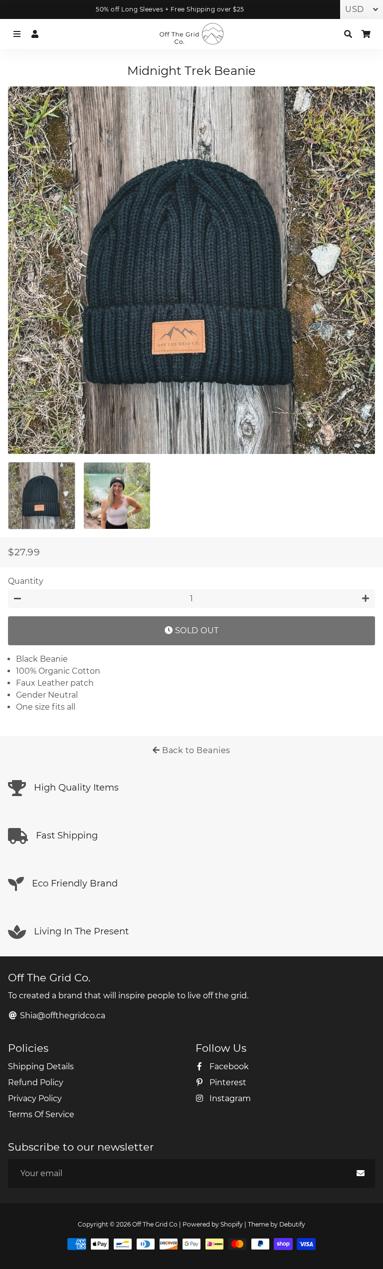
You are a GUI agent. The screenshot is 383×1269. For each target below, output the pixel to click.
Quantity (25, 581)
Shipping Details (41, 1066)
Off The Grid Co (155, 1224)
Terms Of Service (41, 1114)
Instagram (229, 1098)
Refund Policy (35, 1082)
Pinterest (226, 1082)
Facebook (228, 1066)
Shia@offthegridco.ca (61, 1015)
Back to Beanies (195, 750)
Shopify (231, 1224)
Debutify (292, 1224)
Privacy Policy (35, 1098)
